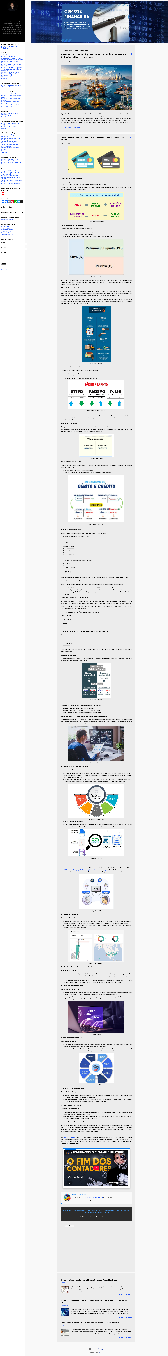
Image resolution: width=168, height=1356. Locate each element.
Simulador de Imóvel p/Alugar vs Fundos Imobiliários (11, 181)
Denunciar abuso (6, 270)
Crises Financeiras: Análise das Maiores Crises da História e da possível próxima (90, 1323)
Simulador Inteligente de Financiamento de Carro (9, 142)
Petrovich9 (101, 1352)
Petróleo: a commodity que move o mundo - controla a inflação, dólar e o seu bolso (93, 56)
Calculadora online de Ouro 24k (11, 183)
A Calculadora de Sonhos (9, 55)
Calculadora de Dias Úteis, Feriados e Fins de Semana (10, 160)
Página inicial (5, 226)
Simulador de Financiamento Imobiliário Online (10, 145)
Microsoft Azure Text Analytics (98, 870)
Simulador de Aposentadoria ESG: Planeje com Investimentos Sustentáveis (12, 61)
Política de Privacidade (123, 1210)
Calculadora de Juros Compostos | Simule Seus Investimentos (12, 65)
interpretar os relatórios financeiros (92, 1197)
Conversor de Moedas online (10, 175)
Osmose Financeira (70, 1137)
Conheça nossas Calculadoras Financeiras (96, 1212)
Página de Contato (79, 1210)
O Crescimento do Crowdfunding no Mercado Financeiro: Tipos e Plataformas (89, 1280)
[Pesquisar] (134, 5)
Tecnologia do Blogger (97, 1349)
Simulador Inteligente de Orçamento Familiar (9, 74)
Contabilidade (69, 1226)
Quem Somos (67, 1210)
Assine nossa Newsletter (94, 1210)
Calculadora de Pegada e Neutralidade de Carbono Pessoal (12, 57)
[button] (131, 54)
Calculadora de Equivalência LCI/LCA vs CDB (10, 105)
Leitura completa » (125, 1295)
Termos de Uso (109, 1210)
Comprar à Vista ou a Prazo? (10, 171)
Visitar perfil (12, 37)
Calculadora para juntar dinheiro (11, 72)
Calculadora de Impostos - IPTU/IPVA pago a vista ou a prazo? (10, 115)
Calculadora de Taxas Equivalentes (12, 94)
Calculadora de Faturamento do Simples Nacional (11, 86)
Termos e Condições (7, 234)
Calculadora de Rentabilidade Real (12, 67)
